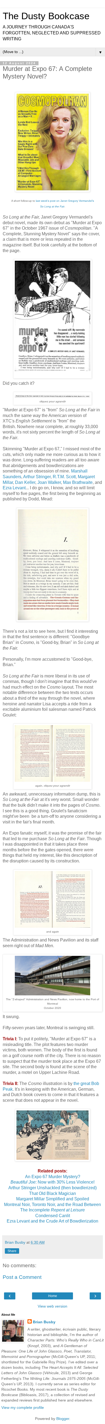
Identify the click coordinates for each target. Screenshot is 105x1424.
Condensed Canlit (52, 1215)
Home (52, 1296)
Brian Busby (44, 1322)
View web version (52, 1306)
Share (12, 1251)
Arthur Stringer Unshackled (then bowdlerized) (52, 1187)
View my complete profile (22, 1407)
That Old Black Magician (52, 1193)
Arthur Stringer (37, 476)
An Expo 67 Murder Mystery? (52, 1176)
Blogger (62, 1418)
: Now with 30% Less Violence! (52, 1182)
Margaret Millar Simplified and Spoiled (52, 1199)
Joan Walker (49, 482)
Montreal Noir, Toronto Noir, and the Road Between (52, 1204)
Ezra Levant (14, 487)
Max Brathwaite (78, 482)
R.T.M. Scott (64, 476)
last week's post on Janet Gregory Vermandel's (65, 200)
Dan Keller (25, 482)
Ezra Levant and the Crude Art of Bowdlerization (52, 1221)
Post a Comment (22, 1277)
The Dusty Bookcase (46, 16)
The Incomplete (52, 1210)
